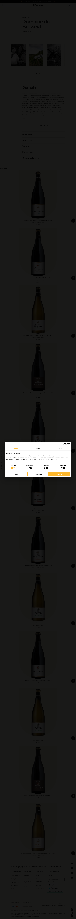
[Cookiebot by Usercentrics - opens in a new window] (63, 444)
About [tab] (60, 448)
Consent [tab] (16, 448)
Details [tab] (38, 448)
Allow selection (38, 474)
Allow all (60, 474)
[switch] (30, 468)
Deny (16, 474)
